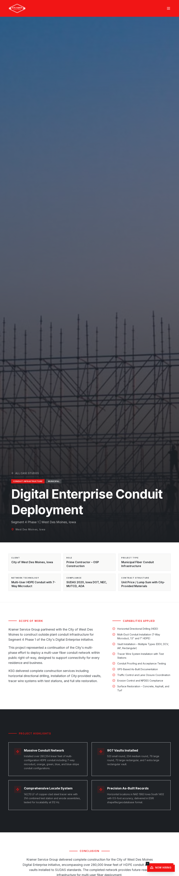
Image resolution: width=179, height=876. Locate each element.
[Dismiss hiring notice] (147, 863)
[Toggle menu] (168, 8)
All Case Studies (27, 473)
